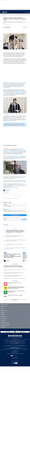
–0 (25, 207)
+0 (23, 207)
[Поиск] (25, 12)
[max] (15, 336)
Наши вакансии (3, 318)
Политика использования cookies (15, 351)
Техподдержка (3, 320)
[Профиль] (29, 12)
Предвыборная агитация (5, 322)
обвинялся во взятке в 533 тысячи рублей (16, 82)
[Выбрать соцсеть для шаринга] (26, 27)
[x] (17, 336)
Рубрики (2, 308)
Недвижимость (2, 10)
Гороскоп (25, 10)
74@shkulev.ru (18, 342)
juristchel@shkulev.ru (23, 343)
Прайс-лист (2, 312)
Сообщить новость (4, 306)
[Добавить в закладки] (24, 27)
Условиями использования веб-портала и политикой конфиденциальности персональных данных (15, 348)
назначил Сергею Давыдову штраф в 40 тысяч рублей (17, 181)
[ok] (13, 336)
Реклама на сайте (3, 310)
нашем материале (12, 158)
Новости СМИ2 (5, 224)
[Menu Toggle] (1, 12)
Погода (15, 10)
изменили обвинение (22, 176)
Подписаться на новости (5, 304)
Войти (6, 219)
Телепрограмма (18, 10)
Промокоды (7, 10)
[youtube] (19, 336)
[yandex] (21, 336)
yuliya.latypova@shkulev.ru (21, 345)
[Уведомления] (27, 12)
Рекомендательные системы (15, 352)
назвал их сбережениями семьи (17, 92)
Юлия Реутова (8, 189)
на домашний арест (13, 120)
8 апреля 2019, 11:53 (5, 24)
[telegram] (9, 336)
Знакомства (11, 10)
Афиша (23, 10)
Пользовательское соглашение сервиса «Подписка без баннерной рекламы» (15, 353)
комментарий (7, 27)
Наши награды (3, 316)
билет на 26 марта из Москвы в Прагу (13, 117)
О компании (3, 314)
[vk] (11, 336)
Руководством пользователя (15, 347)
